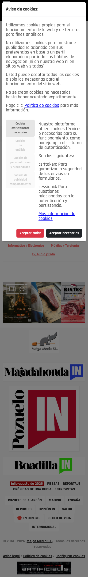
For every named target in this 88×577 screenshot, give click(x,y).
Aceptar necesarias (64, 233)
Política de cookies (41, 105)
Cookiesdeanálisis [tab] (20, 145)
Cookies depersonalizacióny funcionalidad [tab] (20, 162)
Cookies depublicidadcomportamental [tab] (20, 180)
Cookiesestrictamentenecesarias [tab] (20, 128)
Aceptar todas (30, 233)
